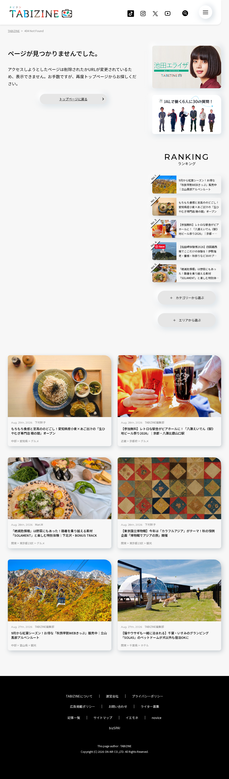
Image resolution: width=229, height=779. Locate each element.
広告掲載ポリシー (82, 706)
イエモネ (132, 717)
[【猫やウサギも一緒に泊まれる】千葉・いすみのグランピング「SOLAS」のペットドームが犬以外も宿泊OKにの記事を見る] (169, 590)
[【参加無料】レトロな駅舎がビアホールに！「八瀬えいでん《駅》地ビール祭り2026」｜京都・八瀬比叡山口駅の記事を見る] (169, 386)
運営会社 (112, 696)
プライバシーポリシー (147, 696)
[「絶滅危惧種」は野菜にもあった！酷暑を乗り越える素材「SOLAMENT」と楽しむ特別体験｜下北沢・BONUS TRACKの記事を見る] (59, 488)
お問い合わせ (117, 706)
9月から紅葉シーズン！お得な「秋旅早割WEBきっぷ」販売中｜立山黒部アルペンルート (59, 635)
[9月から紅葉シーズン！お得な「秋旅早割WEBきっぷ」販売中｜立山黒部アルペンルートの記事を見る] (59, 590)
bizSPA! (114, 728)
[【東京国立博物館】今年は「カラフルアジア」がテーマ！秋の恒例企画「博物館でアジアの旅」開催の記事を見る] (169, 488)
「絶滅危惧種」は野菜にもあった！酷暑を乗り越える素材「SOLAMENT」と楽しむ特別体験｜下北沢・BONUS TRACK (54, 533)
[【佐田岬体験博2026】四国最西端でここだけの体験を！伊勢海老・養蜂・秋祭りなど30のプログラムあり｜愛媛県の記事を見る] (164, 251)
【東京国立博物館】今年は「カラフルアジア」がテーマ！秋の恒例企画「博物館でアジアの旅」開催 (168, 533)
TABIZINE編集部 (154, 422)
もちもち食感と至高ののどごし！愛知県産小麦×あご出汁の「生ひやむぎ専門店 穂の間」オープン (58, 431)
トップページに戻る (73, 99)
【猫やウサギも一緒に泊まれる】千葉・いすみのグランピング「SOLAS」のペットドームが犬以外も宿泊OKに (165, 635)
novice (156, 717)
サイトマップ (102, 717)
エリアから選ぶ (190, 320)
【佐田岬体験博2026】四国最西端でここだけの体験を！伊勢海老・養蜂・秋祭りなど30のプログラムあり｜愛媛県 (198, 251)
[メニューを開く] (205, 12)
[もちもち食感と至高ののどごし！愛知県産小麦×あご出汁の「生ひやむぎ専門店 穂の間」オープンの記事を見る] (59, 386)
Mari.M (39, 524)
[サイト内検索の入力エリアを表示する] (185, 13)
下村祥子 (40, 422)
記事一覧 (74, 717)
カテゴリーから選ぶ (190, 297)
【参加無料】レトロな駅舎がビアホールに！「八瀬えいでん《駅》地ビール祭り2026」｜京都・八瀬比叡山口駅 (168, 431)
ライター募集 (150, 706)
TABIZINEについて (79, 696)
